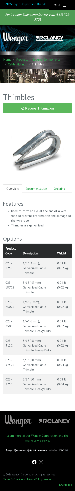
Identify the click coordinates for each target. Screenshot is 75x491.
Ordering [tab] (59, 189)
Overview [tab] (12, 189)
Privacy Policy (34, 479)
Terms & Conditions (14, 479)
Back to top (65, 485)
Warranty (49, 479)
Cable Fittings (17, 64)
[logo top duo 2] (36, 38)
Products (22, 59)
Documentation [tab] (36, 189)
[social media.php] (34, 462)
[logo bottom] (37, 421)
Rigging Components (46, 59)
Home (7, 59)
